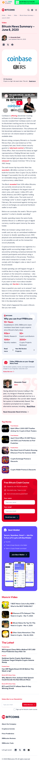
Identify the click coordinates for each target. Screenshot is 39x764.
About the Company (9, 724)
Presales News (5, 647)
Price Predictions (8, 734)
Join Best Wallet (18, 555)
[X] (20, 750)
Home (3, 15)
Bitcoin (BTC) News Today (8, 675)
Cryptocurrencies (8, 729)
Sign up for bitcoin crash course (26, 709)
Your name (8, 498)
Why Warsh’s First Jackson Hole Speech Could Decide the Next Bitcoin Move (18, 679)
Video (15, 15)
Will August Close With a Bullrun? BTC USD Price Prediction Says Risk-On (18, 650)
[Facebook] (24, 750)
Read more (32, 81)
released (5, 161)
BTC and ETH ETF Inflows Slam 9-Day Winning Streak (16, 687)
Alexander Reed (15, 37)
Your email (7, 507)
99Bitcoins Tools (8, 743)
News (9, 15)
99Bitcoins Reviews (9, 738)
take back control (17, 148)
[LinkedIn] (15, 750)
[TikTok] (28, 750)
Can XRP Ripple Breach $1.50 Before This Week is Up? (18, 670)
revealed (13, 184)
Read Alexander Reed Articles (15, 412)
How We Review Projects (21, 350)
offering (14, 116)
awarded (5, 170)
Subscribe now (7, 371)
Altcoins (4, 655)
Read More (31, 406)
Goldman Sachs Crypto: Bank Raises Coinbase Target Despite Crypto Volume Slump (18, 660)
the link (16, 284)
